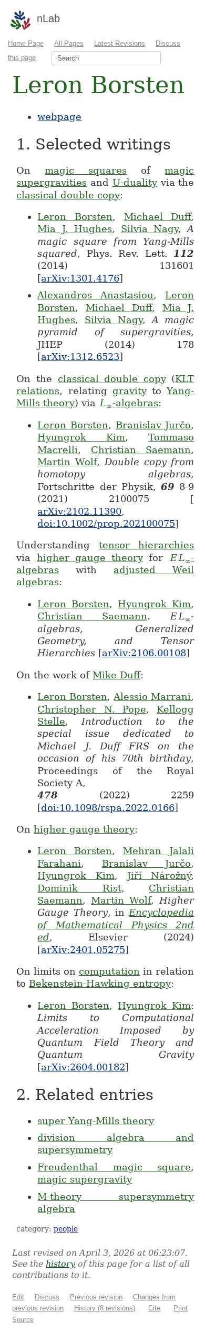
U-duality (134, 182)
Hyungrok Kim (81, 437)
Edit (18, 1297)
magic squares (86, 170)
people (66, 1229)
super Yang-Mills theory (95, 1120)
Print (180, 1308)
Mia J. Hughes (74, 228)
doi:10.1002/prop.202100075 (106, 523)
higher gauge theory (90, 557)
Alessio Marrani (152, 696)
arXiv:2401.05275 (83, 949)
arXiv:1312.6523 (80, 356)
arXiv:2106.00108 (144, 652)
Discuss (47, 1297)
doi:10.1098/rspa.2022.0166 (108, 807)
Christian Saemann (141, 449)
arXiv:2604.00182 (83, 1067)
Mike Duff (116, 674)
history (60, 1264)
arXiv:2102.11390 (79, 511)
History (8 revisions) (104, 1308)
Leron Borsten (74, 216)
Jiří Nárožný (159, 875)
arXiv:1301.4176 (80, 278)
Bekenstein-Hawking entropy (100, 983)
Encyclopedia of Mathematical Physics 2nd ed (115, 925)
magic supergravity (84, 1179)
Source (23, 1320)
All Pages (69, 43)
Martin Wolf (67, 461)
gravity (129, 390)
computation (109, 971)
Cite (154, 1308)
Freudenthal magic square (114, 1167)
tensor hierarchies (146, 544)
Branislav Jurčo (153, 424)
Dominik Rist (79, 888)
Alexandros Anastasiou (95, 295)
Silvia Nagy (149, 228)
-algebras (128, 402)
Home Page (26, 43)
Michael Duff (157, 216)
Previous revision (96, 1297)
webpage (59, 116)
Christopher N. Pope (91, 709)
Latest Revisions (119, 43)
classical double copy (68, 195)
